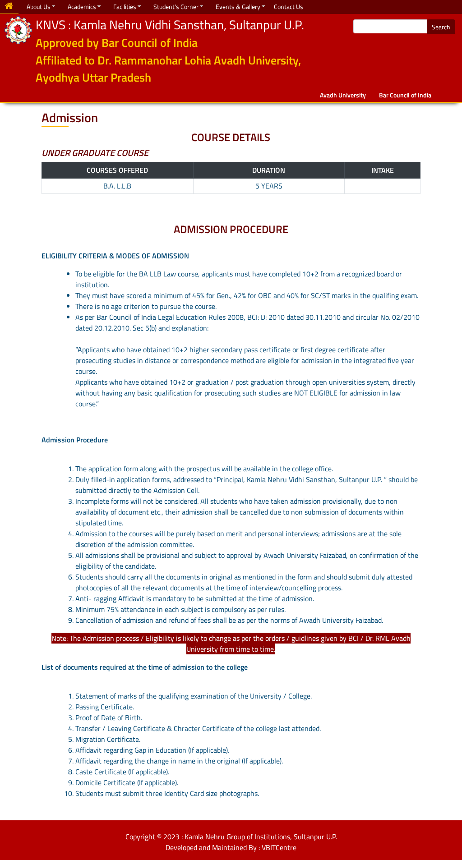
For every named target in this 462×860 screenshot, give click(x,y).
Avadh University (343, 95)
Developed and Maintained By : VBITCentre (231, 847)
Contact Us (288, 6)
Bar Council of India (405, 95)
